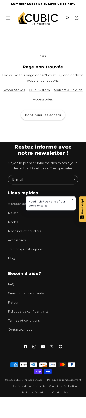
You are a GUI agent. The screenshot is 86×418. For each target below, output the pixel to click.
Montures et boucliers (24, 231)
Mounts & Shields (68, 90)
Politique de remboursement (64, 380)
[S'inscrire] (73, 179)
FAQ (11, 284)
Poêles (13, 222)
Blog (11, 258)
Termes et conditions (24, 320)
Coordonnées (60, 392)
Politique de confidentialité (28, 311)
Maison (13, 213)
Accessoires (17, 240)
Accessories (43, 99)
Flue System (39, 90)
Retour (13, 302)
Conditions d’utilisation (63, 386)
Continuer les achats (43, 115)
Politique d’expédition (35, 392)
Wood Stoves (14, 90)
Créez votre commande (26, 293)
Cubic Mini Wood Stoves (28, 380)
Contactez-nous (20, 329)
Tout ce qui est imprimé (26, 249)
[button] (8, 17)
